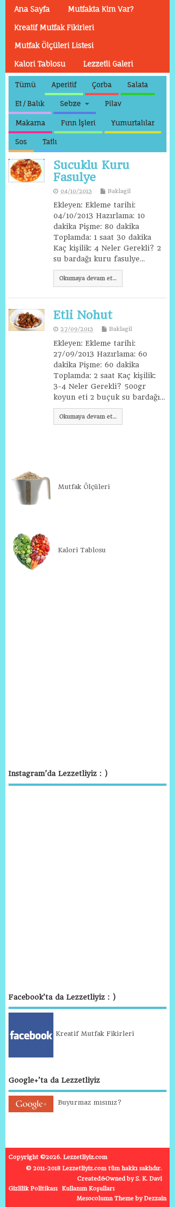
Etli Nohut (83, 315)
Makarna (30, 123)
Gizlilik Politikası (33, 1188)
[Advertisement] (87, 671)
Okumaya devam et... (88, 278)
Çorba (102, 84)
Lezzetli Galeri (108, 63)
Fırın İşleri (78, 123)
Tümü (25, 84)
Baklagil (119, 191)
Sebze (70, 103)
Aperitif (64, 84)
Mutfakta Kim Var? (101, 8)
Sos (21, 141)
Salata (137, 84)
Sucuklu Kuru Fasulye (91, 170)
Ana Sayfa (32, 8)
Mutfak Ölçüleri (81, 486)
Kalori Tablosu (40, 63)
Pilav (113, 103)
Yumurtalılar (132, 123)
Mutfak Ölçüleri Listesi (54, 45)
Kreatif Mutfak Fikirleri (54, 27)
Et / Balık (29, 103)
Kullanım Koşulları (88, 1188)
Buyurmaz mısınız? (87, 1102)
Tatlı (50, 141)
